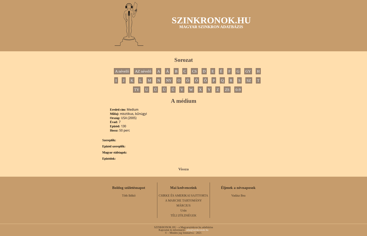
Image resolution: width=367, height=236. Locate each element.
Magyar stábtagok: (114, 152)
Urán (183, 210)
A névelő (122, 71)
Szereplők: (109, 140)
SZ (249, 80)
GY (248, 71)
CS (194, 71)
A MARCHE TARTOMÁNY (183, 200)
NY (168, 80)
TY (136, 89)
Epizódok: (109, 158)
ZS (227, 89)
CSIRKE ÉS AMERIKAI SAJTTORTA (183, 195)
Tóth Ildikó (129, 195)
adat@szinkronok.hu (197, 229)
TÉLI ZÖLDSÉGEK (183, 215)
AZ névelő (143, 71)
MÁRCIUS (183, 205)
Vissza (183, 169)
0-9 (238, 89)
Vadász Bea (238, 195)
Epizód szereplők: (113, 146)
